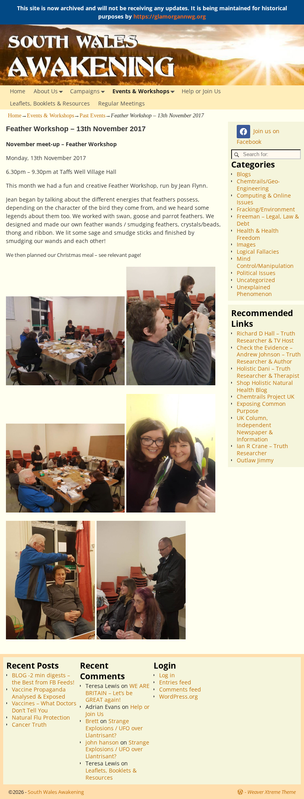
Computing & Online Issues (264, 199)
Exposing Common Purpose (261, 407)
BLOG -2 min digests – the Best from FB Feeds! (43, 678)
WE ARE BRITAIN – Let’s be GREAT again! (118, 693)
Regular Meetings (121, 103)
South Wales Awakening (56, 791)
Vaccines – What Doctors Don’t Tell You (44, 706)
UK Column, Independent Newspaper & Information (255, 428)
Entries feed (175, 682)
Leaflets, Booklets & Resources (50, 103)
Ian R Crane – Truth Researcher (262, 449)
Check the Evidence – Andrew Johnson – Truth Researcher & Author (269, 355)
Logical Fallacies (258, 251)
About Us (46, 91)
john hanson (102, 742)
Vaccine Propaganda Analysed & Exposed (39, 693)
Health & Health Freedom (258, 234)
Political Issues (256, 273)
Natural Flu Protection (41, 717)
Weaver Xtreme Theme (271, 791)
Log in (167, 675)
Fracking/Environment (266, 209)
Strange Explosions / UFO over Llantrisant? (114, 728)
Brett (92, 721)
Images (246, 244)
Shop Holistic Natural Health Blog (265, 386)
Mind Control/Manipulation (265, 262)
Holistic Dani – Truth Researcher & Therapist (268, 372)
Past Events (92, 116)
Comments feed (180, 689)
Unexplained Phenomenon (254, 290)
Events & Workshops (140, 91)
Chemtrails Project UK (265, 396)
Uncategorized (256, 280)
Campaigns (85, 91)
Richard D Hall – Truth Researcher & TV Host (266, 337)
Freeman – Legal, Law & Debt (268, 220)
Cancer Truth (29, 724)
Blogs (244, 174)
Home (17, 91)
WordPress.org (178, 696)
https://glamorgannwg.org (169, 16)
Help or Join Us (201, 91)
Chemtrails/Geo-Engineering (258, 184)
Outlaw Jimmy (255, 460)
